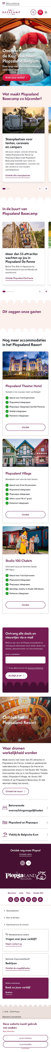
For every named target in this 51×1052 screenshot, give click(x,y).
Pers (28, 893)
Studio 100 (38, 893)
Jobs (21, 893)
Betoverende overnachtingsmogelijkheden (26, 808)
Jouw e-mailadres (12, 654)
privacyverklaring (35, 668)
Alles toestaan (25, 1038)
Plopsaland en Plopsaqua (23, 822)
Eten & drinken (12, 917)
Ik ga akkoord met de (26, 668)
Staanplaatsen (12, 910)
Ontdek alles (25, 854)
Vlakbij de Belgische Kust (23, 834)
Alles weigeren (26, 1044)
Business (12, 893)
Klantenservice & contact (17, 924)
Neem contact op (12, 3)
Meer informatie (8, 1031)
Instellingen (25, 1048)
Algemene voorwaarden (11, 1016)
